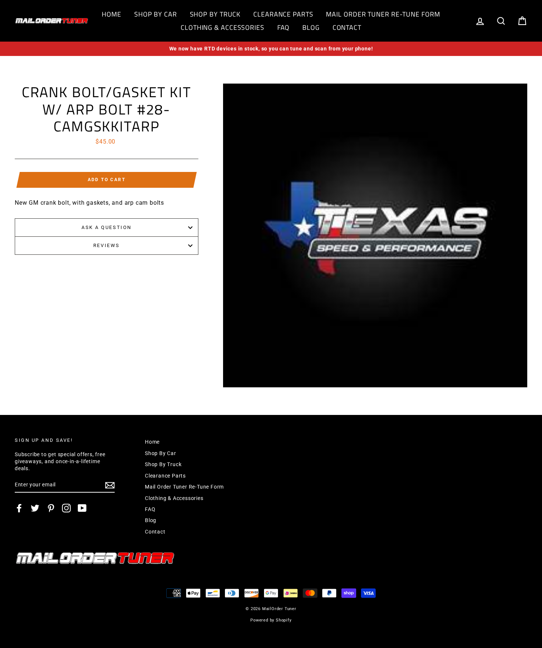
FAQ (283, 27)
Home (111, 14)
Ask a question (106, 227)
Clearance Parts (283, 14)
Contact (347, 27)
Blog (311, 27)
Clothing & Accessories (222, 27)
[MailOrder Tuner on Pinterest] (50, 508)
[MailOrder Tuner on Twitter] (35, 508)
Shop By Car (155, 14)
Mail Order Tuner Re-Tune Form (383, 14)
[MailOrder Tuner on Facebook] (19, 508)
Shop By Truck (215, 14)
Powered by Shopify (270, 620)
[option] (271, 48)
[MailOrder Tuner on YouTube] (82, 508)
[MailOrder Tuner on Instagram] (66, 508)
